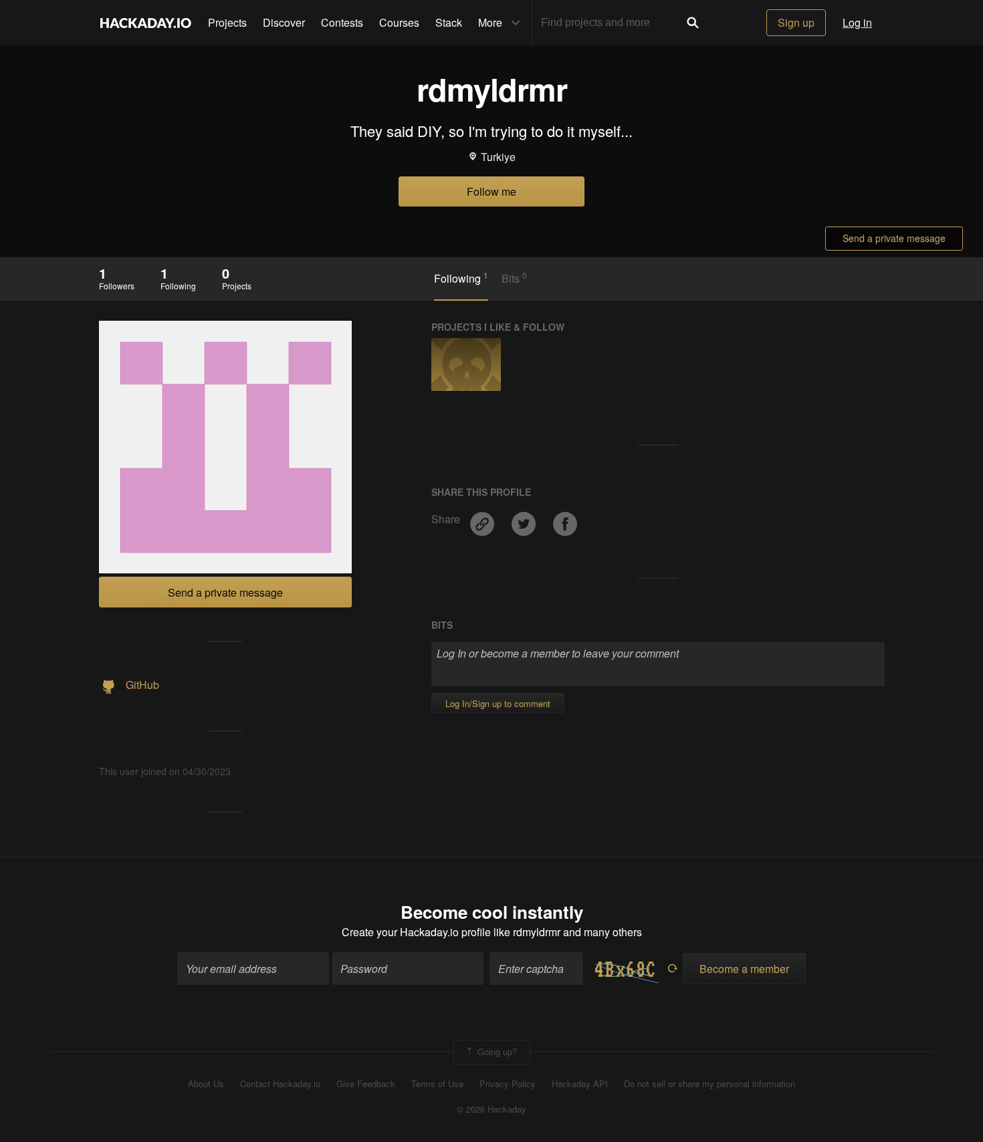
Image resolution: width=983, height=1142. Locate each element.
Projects (227, 22)
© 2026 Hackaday (491, 1109)
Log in (857, 22)
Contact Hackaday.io (280, 1084)
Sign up (796, 22)
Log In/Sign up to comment (497, 703)
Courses (399, 22)
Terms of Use (437, 1084)
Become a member (744, 968)
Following (461, 278)
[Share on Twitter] (525, 519)
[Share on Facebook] (565, 519)
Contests (342, 22)
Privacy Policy (507, 1084)
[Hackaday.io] (146, 22)
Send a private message (894, 238)
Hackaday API (580, 1084)
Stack (448, 22)
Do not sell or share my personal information (709, 1084)
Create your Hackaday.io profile (416, 932)
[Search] (692, 22)
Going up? (496, 1050)
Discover (284, 22)
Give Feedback (365, 1084)
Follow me (491, 191)
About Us (206, 1084)
